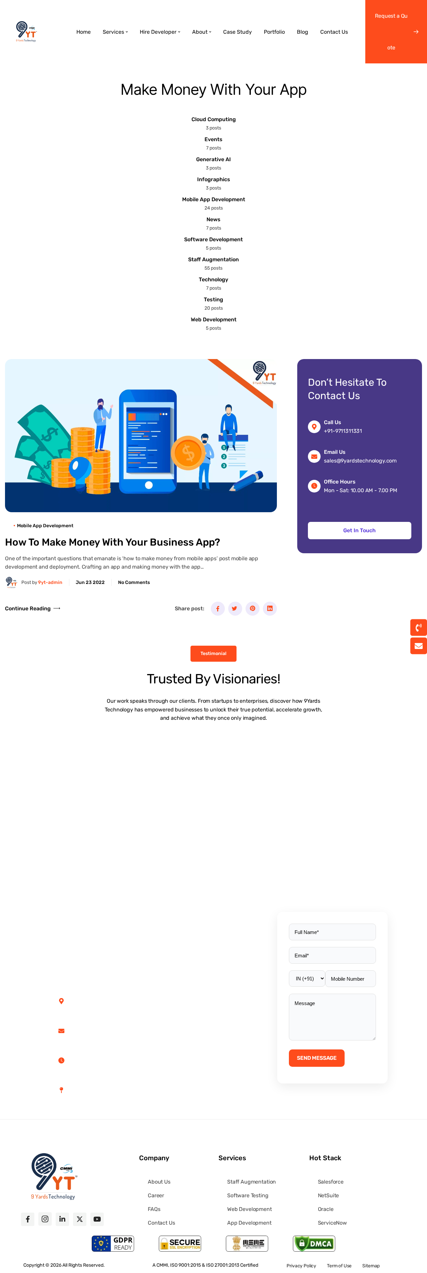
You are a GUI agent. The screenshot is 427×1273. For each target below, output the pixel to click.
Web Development (214, 319)
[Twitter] (235, 609)
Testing (213, 299)
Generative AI (213, 159)
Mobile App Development (213, 199)
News (213, 219)
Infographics (213, 179)
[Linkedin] (270, 609)
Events (213, 139)
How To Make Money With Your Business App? (112, 542)
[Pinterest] (253, 609)
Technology (213, 279)
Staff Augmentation (213, 259)
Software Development (213, 239)
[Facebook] (218, 609)
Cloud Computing (213, 119)
